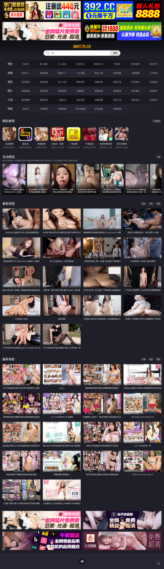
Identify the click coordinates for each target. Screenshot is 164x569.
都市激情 (26, 99)
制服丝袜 (99, 82)
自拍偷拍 (44, 73)
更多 (158, 203)
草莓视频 (62, 108)
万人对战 (62, 64)
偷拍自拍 (44, 82)
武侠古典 (80, 99)
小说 (10, 100)
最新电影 (8, 359)
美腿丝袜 (99, 91)
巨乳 (151, 203)
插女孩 (26, 108)
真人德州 (44, 64)
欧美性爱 (80, 82)
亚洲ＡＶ (26, 73)
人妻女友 (62, 99)
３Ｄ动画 (80, 73)
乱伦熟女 (135, 82)
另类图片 (154, 91)
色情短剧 (117, 108)
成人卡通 (62, 82)
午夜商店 (44, 108)
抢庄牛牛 (154, 64)
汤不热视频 (80, 108)
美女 (143, 203)
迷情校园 (99, 99)
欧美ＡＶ (62, 73)
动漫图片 (80, 91)
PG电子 (25, 64)
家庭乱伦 (44, 99)
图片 (10, 91)
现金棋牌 (135, 64)
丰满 (143, 359)
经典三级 (117, 82)
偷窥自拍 (26, 91)
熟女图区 (135, 91)
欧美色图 (62, 91)
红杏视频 (99, 108)
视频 (10, 73)
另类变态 (154, 82)
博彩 (10, 64)
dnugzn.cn (82, 46)
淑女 (151, 359)
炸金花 (117, 64)
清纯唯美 (117, 91)
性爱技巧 (154, 99)
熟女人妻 (99, 73)
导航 (10, 108)
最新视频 (8, 203)
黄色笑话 (135, 99)
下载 (158, 157)
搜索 (115, 53)
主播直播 (135, 73)
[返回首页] (158, 563)
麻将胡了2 (99, 64)
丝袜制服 (117, 73)
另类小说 (117, 99)
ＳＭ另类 (154, 73)
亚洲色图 (44, 91)
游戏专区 (80, 64)
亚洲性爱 (26, 82)
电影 (10, 82)
